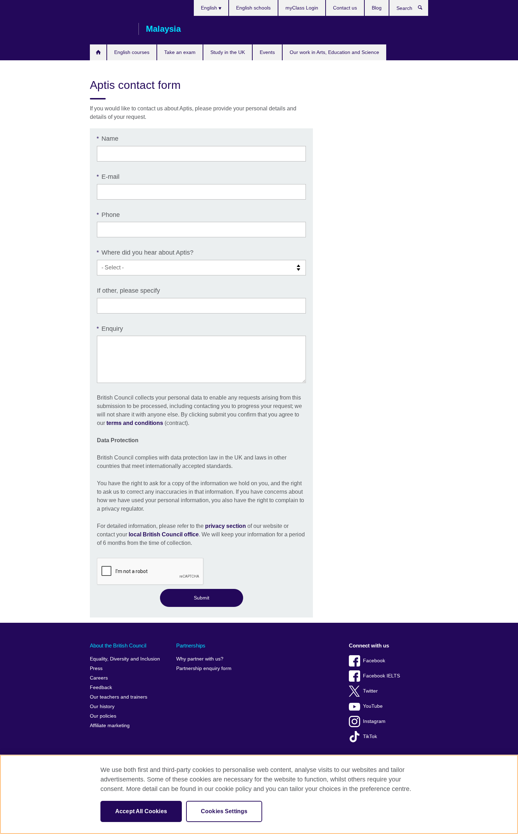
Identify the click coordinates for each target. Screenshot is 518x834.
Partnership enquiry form (204, 668)
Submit (201, 598)
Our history (102, 706)
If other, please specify (128, 290)
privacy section (225, 526)
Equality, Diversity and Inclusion (125, 659)
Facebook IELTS (381, 675)
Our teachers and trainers (118, 697)
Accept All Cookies (141, 811)
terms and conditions (134, 423)
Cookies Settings (224, 811)
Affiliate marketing (110, 725)
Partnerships (190, 646)
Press (96, 668)
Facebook (374, 660)
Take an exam (180, 52)
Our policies (103, 716)
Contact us (345, 8)
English (209, 8)
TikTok (370, 736)
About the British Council (118, 646)
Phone (108, 214)
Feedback (101, 687)
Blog (377, 8)
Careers (99, 678)
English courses (131, 52)
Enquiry (110, 328)
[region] (259, 794)
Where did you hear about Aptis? (145, 252)
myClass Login (301, 8)
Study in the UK (227, 52)
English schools (253, 8)
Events (267, 52)
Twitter (370, 691)
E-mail (108, 176)
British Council (110, 29)
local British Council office (164, 534)
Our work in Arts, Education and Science (334, 52)
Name (107, 138)
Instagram (374, 721)
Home (98, 52)
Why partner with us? (199, 659)
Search (423, 9)
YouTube (373, 706)
